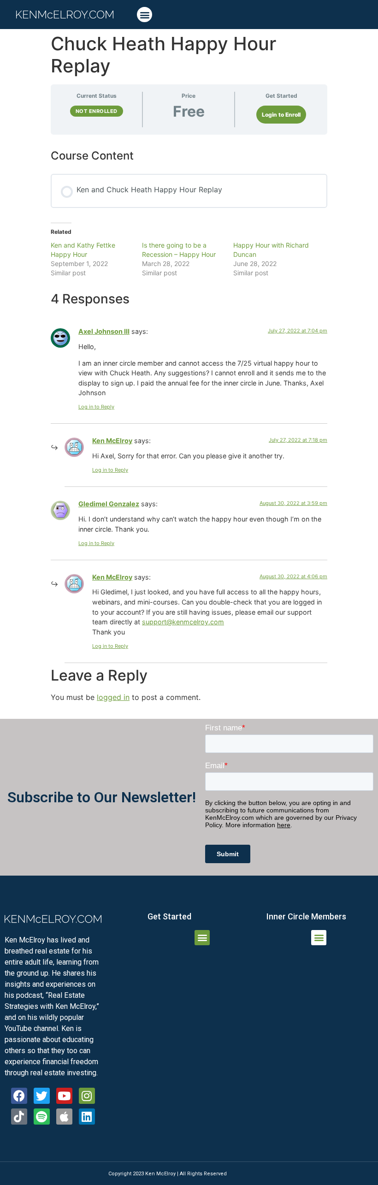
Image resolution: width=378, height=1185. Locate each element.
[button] (144, 14)
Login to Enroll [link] (281, 114)
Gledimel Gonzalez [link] (108, 504)
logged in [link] (113, 697)
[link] (64, 14)
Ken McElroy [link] (112, 440)
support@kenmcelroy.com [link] (183, 622)
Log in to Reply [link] (96, 406)
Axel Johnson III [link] (104, 331)
